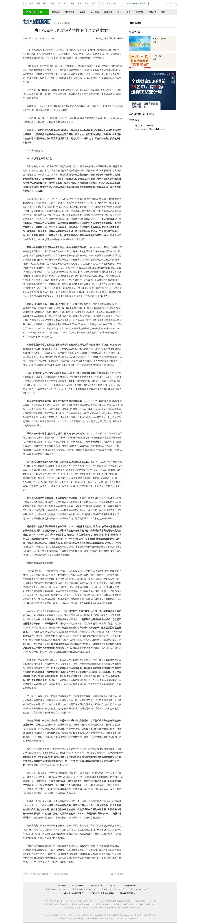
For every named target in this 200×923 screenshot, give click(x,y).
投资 (110, 12)
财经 (52, 3)
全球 (92, 12)
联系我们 (112, 885)
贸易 (97, 12)
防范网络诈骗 (96, 885)
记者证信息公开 (129, 885)
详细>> (156, 42)
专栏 (86, 3)
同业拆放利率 (46, 874)
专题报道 (134, 32)
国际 (38, 3)
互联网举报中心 (78, 885)
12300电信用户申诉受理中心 (71, 893)
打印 (98, 38)
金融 (106, 12)
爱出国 (101, 3)
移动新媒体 (133, 3)
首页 (24, 3)
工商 (128, 12)
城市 (119, 12)
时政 (31, 3)
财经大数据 (69, 12)
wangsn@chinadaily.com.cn (154, 129)
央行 (30, 874)
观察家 (82, 12)
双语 (93, 3)
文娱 (59, 3)
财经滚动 (152, 12)
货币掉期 (56, 874)
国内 (45, 3)
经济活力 (64, 874)
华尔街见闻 (27, 38)
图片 (73, 3)
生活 (66, 3)
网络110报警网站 (127, 893)
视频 (79, 3)
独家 (163, 12)
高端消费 (139, 12)
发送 (106, 38)
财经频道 (57, 23)
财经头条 (56, 12)
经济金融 (36, 874)
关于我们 (62, 885)
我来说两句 (118, 38)
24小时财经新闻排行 (141, 114)
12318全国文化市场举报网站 (102, 893)
